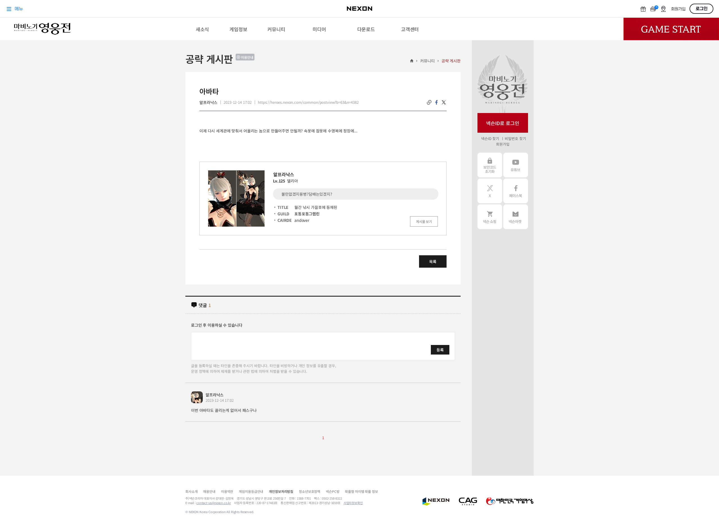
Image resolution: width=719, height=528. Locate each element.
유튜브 (515, 165)
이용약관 (227, 491)
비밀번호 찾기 (515, 138)
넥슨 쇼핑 (489, 216)
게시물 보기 (424, 221)
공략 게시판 (451, 61)
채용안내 (209, 491)
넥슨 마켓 (515, 216)
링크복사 (429, 102)
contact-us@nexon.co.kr (213, 502)
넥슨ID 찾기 (490, 138)
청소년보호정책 (309, 491)
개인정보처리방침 (281, 491)
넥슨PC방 (332, 491)
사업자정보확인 (353, 502)
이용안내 (247, 57)
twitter (444, 102)
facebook (436, 102)
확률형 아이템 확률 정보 (361, 491)
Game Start (671, 29)
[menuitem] (202, 29)
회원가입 (502, 144)
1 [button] (323, 437)
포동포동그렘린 (307, 213)
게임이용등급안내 (251, 491)
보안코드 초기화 (489, 165)
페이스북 (515, 191)
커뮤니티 (427, 61)
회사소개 (191, 491)
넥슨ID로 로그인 (502, 123)
